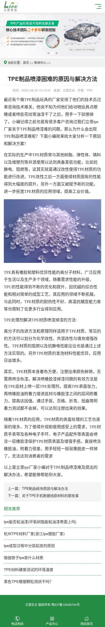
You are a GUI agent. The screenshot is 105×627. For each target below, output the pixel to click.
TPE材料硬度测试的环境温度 (28, 569)
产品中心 (52, 623)
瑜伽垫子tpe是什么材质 (23, 557)
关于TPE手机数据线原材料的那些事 (50, 495)
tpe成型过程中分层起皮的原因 (29, 545)
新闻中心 (40, 62)
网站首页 (87, 623)
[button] (48, 53)
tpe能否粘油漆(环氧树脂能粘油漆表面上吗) (40, 521)
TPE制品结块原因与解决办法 (45, 488)
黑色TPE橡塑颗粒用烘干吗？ (28, 581)
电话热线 (17, 623)
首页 (26, 62)
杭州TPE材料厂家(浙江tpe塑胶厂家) (34, 533)
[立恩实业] (12, 5)
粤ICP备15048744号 (65, 604)
